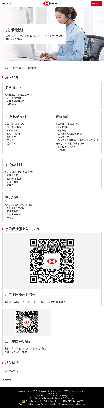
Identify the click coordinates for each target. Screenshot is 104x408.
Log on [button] (97, 3)
